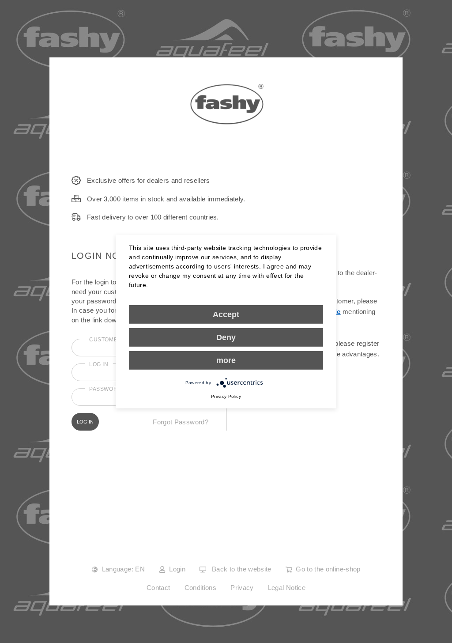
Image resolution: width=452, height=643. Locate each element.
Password (105, 389)
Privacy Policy (226, 396)
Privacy (242, 587)
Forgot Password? (180, 422)
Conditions (201, 587)
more (226, 360)
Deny (226, 337)
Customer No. (111, 340)
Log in (99, 364)
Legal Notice (286, 587)
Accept (226, 314)
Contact (158, 587)
